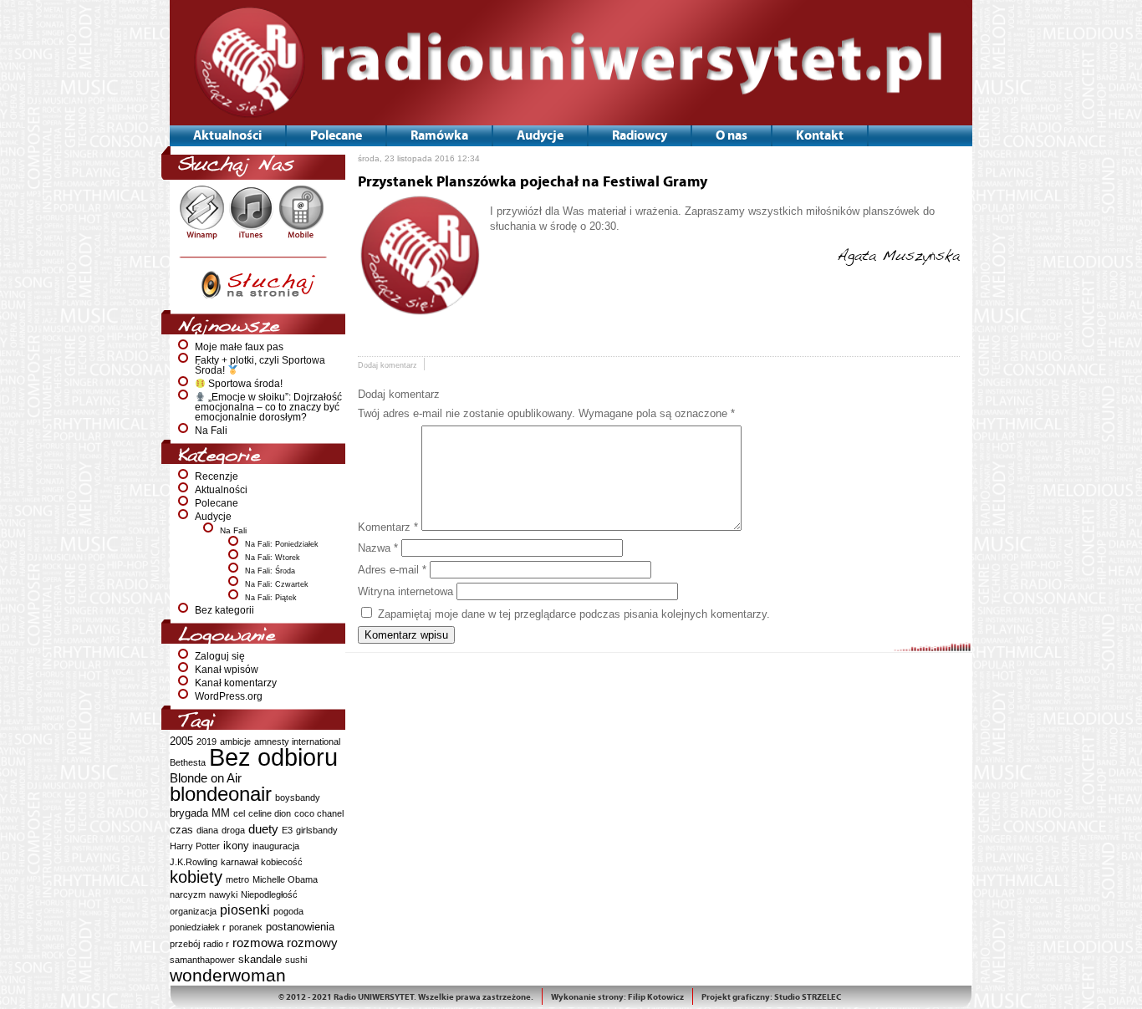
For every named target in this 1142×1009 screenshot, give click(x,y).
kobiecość (282, 862)
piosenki (245, 909)
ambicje (235, 741)
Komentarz (388, 527)
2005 (181, 741)
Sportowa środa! (244, 384)
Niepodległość (269, 894)
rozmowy (312, 942)
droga (233, 830)
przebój (185, 944)
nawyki (223, 894)
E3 (287, 830)
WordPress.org (229, 696)
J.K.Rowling (193, 862)
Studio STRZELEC (807, 997)
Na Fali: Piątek (271, 598)
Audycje (213, 517)
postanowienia (300, 926)
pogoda (288, 911)
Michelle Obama (285, 879)
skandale (260, 959)
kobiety (196, 877)
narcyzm (188, 894)
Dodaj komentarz (387, 365)
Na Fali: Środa (270, 571)
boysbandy (297, 797)
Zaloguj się (220, 656)
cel (239, 813)
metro (237, 879)
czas (181, 829)
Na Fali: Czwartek (276, 584)
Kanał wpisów (226, 670)
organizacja (193, 911)
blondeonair (221, 793)
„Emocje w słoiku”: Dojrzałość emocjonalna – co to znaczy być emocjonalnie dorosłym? (268, 407)
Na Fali (211, 431)
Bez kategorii (224, 610)
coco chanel (319, 813)
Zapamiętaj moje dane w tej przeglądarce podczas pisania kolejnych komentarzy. (574, 614)
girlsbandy (317, 830)
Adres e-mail (392, 569)
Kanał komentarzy (236, 683)
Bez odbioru (273, 757)
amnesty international (297, 741)
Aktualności (221, 490)
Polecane (216, 503)
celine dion (269, 813)
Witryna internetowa (405, 591)
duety (263, 829)
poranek (246, 927)
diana (207, 830)
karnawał (239, 862)
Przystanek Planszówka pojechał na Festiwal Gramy (532, 182)
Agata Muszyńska (898, 256)
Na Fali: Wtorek (272, 557)
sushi (296, 960)
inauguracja (275, 846)
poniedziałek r (198, 927)
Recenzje (216, 476)
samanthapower (202, 960)
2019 (206, 741)
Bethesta (188, 762)
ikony (236, 845)
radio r (216, 944)
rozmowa (257, 942)
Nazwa (378, 548)
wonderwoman (228, 975)
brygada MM (200, 813)
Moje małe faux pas (239, 347)
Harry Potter (195, 846)
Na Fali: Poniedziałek (282, 544)
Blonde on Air (206, 778)
